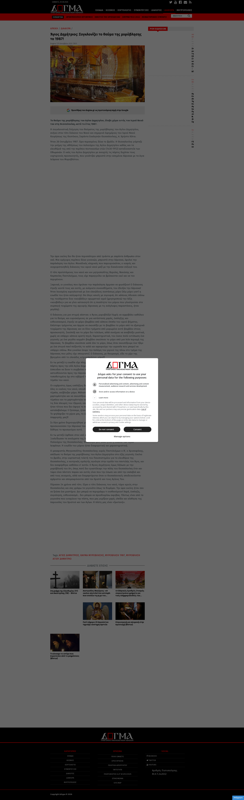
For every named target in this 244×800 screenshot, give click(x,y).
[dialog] (122, 400)
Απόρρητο (238, 797)
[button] (122, 398)
